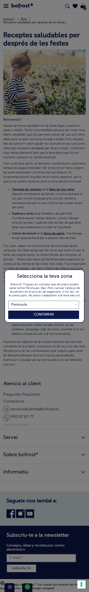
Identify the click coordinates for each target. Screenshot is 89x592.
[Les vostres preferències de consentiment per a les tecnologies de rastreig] (81, 584)
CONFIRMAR (44, 314)
